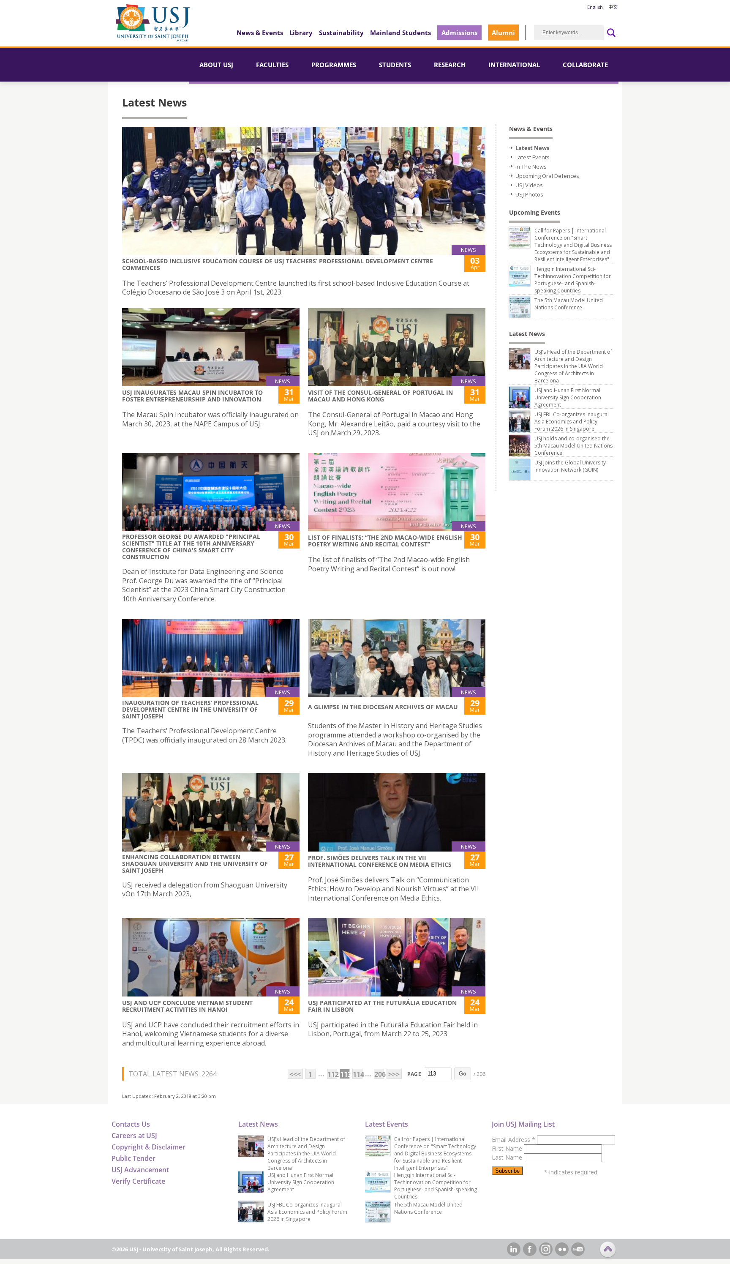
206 (379, 1074)
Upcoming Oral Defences (547, 176)
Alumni (503, 32)
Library (301, 32)
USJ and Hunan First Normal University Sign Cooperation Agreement (567, 397)
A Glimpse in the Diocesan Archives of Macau (383, 707)
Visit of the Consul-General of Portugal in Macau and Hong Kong (380, 395)
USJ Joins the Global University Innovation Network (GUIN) (570, 466)
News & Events (260, 32)
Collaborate (585, 64)
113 (345, 1074)
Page (414, 1074)
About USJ (216, 64)
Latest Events (532, 157)
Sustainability (341, 32)
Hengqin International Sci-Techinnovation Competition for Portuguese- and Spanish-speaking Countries (572, 279)
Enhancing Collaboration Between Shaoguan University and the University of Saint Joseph (195, 863)
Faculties (272, 64)
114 (357, 1074)
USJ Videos (529, 185)
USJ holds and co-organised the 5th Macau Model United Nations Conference (573, 445)
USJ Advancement (140, 1169)
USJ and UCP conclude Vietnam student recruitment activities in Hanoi (187, 1006)
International (514, 64)
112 (332, 1074)
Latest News (532, 148)
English (595, 7)
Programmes (333, 64)
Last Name (508, 1157)
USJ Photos (529, 194)
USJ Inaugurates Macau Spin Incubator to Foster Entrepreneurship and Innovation (192, 395)
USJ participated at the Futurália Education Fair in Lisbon (382, 1006)
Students (395, 64)
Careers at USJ (134, 1135)
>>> (394, 1074)
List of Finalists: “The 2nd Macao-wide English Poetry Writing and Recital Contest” (385, 540)
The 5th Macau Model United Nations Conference (568, 304)
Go (462, 1073)
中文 (613, 7)
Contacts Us (131, 1124)
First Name (508, 1148)
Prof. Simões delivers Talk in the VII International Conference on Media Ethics (380, 861)
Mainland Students (400, 32)
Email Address (513, 1140)
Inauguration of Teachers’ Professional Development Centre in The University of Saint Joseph (190, 709)
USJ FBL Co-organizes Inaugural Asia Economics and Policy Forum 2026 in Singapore (571, 421)
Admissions (459, 32)
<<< (295, 1074)
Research (450, 64)
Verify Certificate (138, 1181)
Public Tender (133, 1158)
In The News (531, 166)
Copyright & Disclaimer (148, 1147)
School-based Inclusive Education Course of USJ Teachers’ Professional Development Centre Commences (277, 264)
